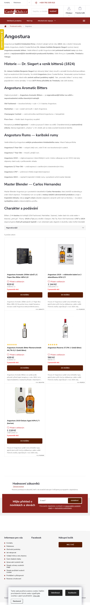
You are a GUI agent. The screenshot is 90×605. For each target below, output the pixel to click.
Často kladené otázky (13, 559)
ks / (70, 545)
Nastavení (17, 601)
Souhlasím (72, 593)
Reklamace (17, 3)
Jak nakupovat (11, 553)
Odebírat (75, 500)
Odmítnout (55, 593)
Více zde (36, 596)
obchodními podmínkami (63, 508)
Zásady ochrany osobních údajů (15, 566)
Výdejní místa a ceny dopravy (16, 556)
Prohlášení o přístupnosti (15, 575)
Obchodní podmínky (13, 549)
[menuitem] (14, 20)
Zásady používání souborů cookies (15, 571)
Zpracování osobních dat (14, 562)
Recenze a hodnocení (13, 579)
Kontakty (7, 3)
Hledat (53, 11)
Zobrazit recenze (18, 487)
